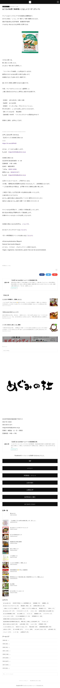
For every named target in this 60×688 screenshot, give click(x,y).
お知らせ (7, 629)
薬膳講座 (37, 613)
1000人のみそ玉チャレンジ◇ (10, 312)
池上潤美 (12, 584)
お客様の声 (30, 490)
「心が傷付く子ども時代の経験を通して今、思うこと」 (23, 520)
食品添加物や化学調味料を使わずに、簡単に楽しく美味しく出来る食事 (21, 621)
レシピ (34, 624)
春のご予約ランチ (14, 548)
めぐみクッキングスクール (11, 605)
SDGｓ (51, 608)
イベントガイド (8, 616)
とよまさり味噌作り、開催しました (12, 299)
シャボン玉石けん (8, 626)
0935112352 (13, 169)
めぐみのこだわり (30, 504)
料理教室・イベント (30, 475)
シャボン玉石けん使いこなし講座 (11, 324)
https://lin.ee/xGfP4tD (9, 143)
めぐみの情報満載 (9, 613)
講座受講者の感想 (45, 626)
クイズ (29, 613)
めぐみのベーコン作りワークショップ (19, 527)
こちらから (23, 230)
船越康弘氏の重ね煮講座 (16, 541)
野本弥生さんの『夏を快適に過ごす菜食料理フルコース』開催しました (27, 577)
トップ (15, 632)
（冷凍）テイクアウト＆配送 (11, 608)
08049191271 (15, 172)
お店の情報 (24, 624)
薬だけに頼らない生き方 (10, 624)
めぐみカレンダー (8, 611)
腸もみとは (12, 513)
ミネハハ (33, 611)
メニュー (30, 468)
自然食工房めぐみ (39, 605)
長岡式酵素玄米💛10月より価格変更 (19, 569)
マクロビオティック (22, 611)
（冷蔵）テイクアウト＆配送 (29, 608)
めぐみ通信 (21, 613)
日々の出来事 (18, 629)
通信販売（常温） (26, 605)
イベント (29, 629)
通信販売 (42, 608)
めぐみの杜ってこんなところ (17, 591)
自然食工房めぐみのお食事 (46, 611)
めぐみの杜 (7, 603)
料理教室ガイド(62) (6, 265)
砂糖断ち (45, 603)
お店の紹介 (30, 483)
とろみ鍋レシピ (14, 555)
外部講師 (36, 603)
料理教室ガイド (6, 6)
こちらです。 (26, 224)
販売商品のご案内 (30, 497)
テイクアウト (48, 613)
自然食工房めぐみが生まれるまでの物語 (14, 618)
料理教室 (42, 624)
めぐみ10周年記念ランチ (16, 534)
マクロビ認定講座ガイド (23, 616)
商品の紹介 (33, 626)
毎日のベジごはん (21, 626)
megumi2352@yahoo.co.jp (17, 152)
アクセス (45, 621)
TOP (30, 461)
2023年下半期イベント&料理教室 (22, 603)
